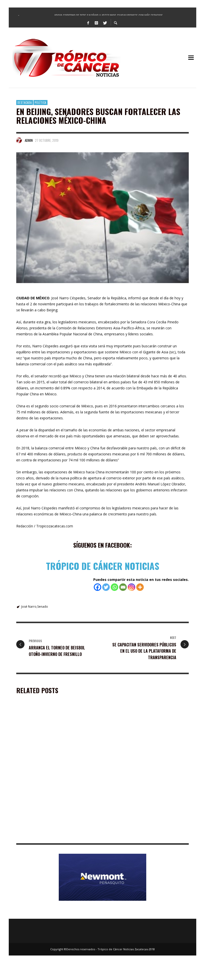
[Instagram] (96, 23)
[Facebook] (88, 23)
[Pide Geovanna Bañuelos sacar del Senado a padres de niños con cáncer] (139, 805)
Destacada (25, 103)
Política (40, 103)
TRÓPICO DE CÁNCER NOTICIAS (102, 565)
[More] (140, 587)
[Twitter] (104, 23)
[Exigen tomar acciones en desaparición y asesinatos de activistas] (49, 739)
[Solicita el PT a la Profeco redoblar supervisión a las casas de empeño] (139, 739)
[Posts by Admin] (19, 140)
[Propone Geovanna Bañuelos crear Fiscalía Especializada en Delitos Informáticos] (49, 805)
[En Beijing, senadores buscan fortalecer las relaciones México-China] (102, 217)
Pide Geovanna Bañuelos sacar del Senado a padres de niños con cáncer (143, 835)
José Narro (28, 606)
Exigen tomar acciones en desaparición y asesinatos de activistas (50, 769)
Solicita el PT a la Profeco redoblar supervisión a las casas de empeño (138, 769)
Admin (29, 140)
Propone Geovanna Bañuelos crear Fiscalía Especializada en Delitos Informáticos (53, 835)
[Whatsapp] (114, 587)
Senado (42, 606)
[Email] (123, 587)
